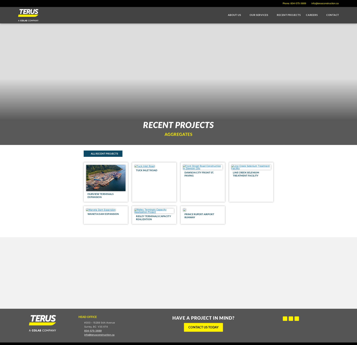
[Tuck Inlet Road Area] (145, 166)
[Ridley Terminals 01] (154, 209)
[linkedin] (291, 318)
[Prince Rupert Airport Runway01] (184, 209)
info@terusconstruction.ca (99, 334)
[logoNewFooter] (28, 10)
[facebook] (285, 318)
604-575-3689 (93, 330)
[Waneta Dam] (100, 209)
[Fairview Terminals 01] (106, 166)
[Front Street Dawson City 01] (202, 166)
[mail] (297, 318)
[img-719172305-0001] (251, 166)
